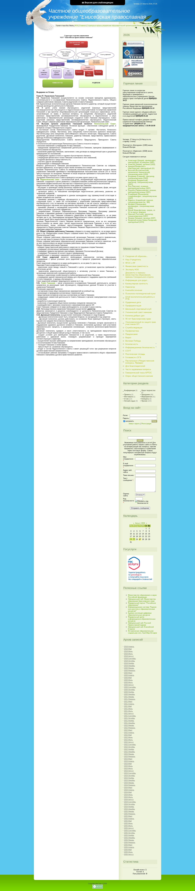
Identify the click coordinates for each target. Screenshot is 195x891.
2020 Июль (128, 682)
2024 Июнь (128, 795)
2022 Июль (128, 740)
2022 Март (128, 730)
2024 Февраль (129, 785)
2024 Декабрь (129, 809)
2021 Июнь (128, 709)
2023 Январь (129, 754)
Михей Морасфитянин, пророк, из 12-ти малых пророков (141, 211)
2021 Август (129, 713)
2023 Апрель (129, 761)
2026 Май (128, 850)
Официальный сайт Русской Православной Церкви (139, 624)
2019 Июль (128, 654)
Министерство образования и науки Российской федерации (142, 596)
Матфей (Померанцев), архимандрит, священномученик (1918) (141, 206)
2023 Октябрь (129, 776)
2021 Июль (128, 711)
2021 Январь (129, 697)
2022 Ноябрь (129, 749)
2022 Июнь (128, 737)
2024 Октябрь (129, 804)
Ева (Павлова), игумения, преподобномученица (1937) (139, 187)
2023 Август (129, 771)
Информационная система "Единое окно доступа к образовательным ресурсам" (142, 609)
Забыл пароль (134, 424)
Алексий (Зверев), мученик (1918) (141, 164)
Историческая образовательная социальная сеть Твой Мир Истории (142, 632)
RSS (76, 26)
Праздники (145, 395)
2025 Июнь (128, 823)
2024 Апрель (129, 790)
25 (134, 539)
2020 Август (129, 685)
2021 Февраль (129, 699)
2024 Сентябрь (130, 802)
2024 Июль (128, 797)
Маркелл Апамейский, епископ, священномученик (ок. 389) (140, 201)
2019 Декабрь (129, 666)
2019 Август (129, 656)
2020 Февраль (129, 670)
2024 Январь (129, 783)
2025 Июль (128, 826)
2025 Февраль (129, 814)
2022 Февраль (129, 728)
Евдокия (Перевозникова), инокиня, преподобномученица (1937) (142, 191)
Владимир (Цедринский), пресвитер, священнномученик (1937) (140, 182)
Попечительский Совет (105, 124)
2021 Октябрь (129, 718)
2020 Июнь (128, 680)
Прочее (144, 401)
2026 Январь (129, 840)
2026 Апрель (129, 847)
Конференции (129, 390)
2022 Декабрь (129, 752)
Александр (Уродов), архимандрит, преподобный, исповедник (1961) (142, 161)
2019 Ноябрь (129, 663)
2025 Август (129, 828)
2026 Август (129, 854)
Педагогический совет (49, 180)
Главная (82, 26)
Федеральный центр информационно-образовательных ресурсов (141, 619)
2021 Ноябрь (129, 721)
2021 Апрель (129, 704)
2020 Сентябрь (130, 687)
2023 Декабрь (129, 780)
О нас (126, 399)
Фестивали (128, 397)
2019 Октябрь (129, 661)
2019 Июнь (128, 651)
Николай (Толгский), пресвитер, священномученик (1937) (140, 215)
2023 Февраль (129, 756)
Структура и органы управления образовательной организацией (111, 26)
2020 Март (128, 673)
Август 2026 (140, 523)
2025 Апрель (129, 819)
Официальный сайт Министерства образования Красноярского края (142, 600)
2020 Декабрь (129, 694)
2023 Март (128, 759)
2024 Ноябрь (129, 807)
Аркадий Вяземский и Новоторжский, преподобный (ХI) (141, 167)
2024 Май (128, 792)
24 (131, 539)
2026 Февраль (129, 842)
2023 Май (128, 764)
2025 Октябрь (129, 833)
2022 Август (129, 742)
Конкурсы (145, 399)
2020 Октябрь (129, 690)
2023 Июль (128, 768)
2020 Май (128, 678)
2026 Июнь (128, 852)
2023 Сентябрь (130, 773)
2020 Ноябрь (129, 692)
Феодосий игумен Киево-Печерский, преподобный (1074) (142, 221)
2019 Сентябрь (130, 659)
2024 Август (129, 799)
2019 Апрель (129, 647)
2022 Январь (129, 725)
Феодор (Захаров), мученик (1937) (141, 218)
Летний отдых (129, 401)
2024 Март (128, 788)
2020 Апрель (129, 675)
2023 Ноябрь (129, 778)
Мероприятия (146, 397)
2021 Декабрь (129, 723)
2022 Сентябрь (130, 745)
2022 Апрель (129, 733)
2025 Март (128, 816)
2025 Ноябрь (129, 835)
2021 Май (128, 706)
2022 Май (128, 735)
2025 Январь (129, 811)
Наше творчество (148, 390)
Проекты (127, 395)
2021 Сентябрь (130, 716)
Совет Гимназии (48, 283)
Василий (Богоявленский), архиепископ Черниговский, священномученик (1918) (139, 172)
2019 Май (128, 649)
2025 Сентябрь (130, 831)
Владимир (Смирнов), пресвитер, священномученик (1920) (141, 177)
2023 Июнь (128, 766)
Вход (150, 26)
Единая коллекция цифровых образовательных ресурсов (140, 614)
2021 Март (128, 702)
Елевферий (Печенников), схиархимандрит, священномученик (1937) (142, 196)
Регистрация (142, 26)
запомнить (129, 421)
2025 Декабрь (129, 838)
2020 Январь (129, 668)
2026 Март (128, 845)
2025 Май (128, 821)
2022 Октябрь (129, 747)
